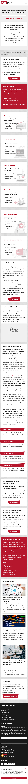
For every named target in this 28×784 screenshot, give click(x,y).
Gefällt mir (11, 763)
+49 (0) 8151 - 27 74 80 (11, 98)
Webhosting (3, 714)
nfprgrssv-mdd (12, 100)
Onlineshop (12, 448)
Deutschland (4, 52)
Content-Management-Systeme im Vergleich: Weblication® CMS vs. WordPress (12, 599)
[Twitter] (5, 764)
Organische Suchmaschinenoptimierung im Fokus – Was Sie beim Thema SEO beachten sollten (14, 662)
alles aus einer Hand (15, 375)
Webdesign (3, 710)
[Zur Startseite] (7, 2)
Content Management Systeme (8, 719)
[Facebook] (2, 764)
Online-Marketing (5, 712)
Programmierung (5, 709)
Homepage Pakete (5, 716)
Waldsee (6, 54)
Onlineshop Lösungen (6, 717)
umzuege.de (4, 726)
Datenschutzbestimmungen (21, 768)
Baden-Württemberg (12, 52)
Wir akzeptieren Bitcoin (9, 756)
